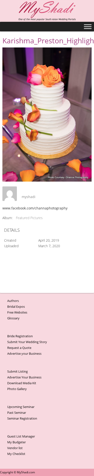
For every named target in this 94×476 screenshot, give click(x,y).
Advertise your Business (24, 353)
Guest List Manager (21, 436)
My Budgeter (16, 442)
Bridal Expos (16, 306)
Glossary (13, 318)
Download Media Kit (21, 383)
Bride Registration (20, 336)
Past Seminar (16, 412)
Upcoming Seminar (20, 407)
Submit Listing (17, 371)
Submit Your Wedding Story (27, 342)
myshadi (28, 196)
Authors (13, 301)
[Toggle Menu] (88, 26)
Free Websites (17, 312)
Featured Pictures (29, 217)
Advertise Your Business (24, 377)
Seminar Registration (22, 418)
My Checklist (16, 454)
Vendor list (15, 448)
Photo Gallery (17, 389)
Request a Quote (19, 347)
